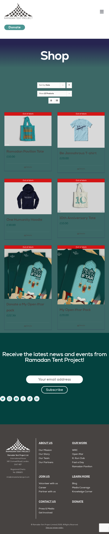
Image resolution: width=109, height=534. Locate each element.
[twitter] (2, 398)
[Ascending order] (69, 85)
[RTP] (18, 439)
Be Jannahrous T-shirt (78, 153)
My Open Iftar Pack (75, 310)
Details (29, 167)
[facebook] (23, 398)
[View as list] (57, 100)
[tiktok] (30, 398)
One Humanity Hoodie (24, 220)
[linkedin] (36, 398)
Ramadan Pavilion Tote (25, 151)
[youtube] (16, 398)
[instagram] (9, 398)
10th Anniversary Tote (78, 218)
